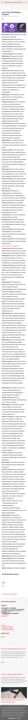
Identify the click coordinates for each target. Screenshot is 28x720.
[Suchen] (26, 2)
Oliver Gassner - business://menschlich (15, 2)
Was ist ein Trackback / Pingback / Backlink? (12, 674)
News (3, 582)
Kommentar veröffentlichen (9, 594)
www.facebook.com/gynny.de (10, 246)
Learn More (11, 718)
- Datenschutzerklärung (7, 629)
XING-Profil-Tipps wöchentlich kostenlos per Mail (13, 648)
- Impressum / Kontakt (7, 628)
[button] (3, 19)
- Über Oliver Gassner (6, 626)
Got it (19, 718)
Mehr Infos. (4, 616)
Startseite (3, 625)
